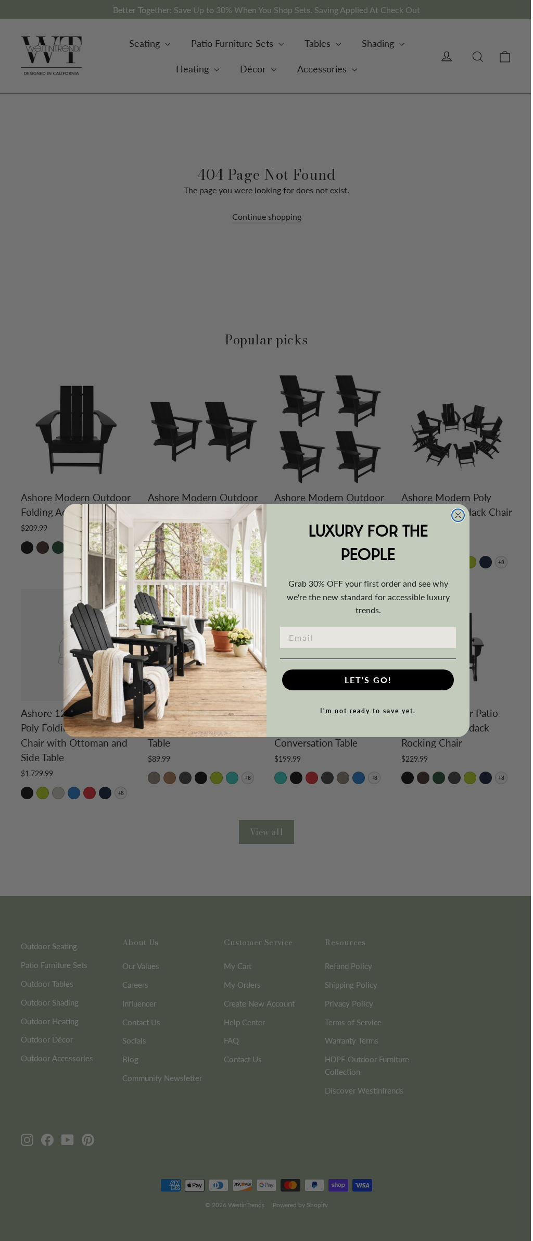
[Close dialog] (458, 515)
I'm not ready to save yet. (368, 710)
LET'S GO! (368, 680)
